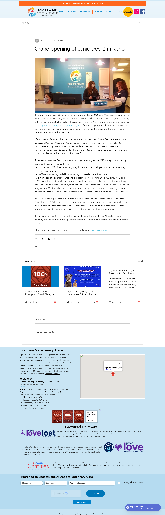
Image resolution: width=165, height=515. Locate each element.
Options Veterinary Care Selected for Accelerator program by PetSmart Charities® (122, 272)
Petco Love (36, 454)
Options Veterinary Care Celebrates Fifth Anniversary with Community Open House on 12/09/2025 (82, 293)
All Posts (25, 23)
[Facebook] (142, 11)
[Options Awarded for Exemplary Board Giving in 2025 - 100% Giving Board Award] (40, 276)
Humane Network (99, 514)
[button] (140, 23)
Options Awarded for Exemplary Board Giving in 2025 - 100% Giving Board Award (39, 293)
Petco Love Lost (80, 431)
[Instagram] (136, 11)
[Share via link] (55, 239)
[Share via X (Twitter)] (42, 239)
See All (140, 261)
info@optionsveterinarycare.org (34, 386)
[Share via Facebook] (36, 239)
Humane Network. (52, 373)
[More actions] (128, 40)
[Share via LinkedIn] (48, 239)
